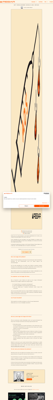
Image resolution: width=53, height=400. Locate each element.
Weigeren (26, 205)
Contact (51, 1)
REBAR (19, 249)
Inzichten (40, 1)
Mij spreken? (29, 379)
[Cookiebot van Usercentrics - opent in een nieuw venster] (44, 193)
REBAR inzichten (35, 389)
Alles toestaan (41, 205)
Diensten (33, 1)
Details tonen (44, 202)
